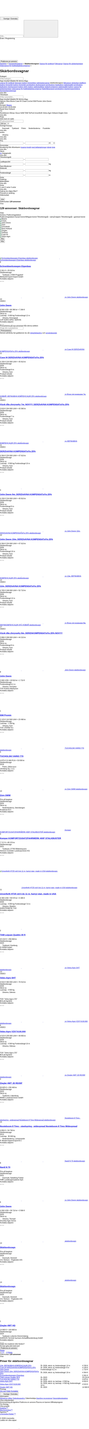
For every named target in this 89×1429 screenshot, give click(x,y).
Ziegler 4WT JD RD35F (11, 1083)
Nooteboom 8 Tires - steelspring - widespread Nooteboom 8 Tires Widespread (38, 1126)
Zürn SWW (5, 795)
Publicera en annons (9, 1348)
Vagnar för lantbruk (46, 64)
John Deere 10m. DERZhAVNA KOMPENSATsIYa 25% (26, 539)
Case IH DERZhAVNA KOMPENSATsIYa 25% (22, 357)
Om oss (3, 1391)
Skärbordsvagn (7, 1247)
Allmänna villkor (6, 1398)
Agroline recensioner (44, 1398)
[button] (44, 49)
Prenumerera (6, 331)
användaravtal (51, 333)
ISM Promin (5, 715)
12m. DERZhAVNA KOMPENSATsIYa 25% (20, 586)
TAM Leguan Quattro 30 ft (12, 935)
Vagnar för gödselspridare (73, 64)
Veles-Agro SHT (8, 978)
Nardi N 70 (5, 1167)
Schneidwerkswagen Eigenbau (15, 266)
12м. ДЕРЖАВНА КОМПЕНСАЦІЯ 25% (15, 1366)
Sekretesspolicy (19, 1398)
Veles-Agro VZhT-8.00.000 (13, 1031)
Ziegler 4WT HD (7, 1325)
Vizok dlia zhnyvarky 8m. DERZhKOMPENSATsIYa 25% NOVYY (31, 633)
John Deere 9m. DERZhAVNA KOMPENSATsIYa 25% (26, 494)
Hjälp (8, 1391)
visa (2, 199)
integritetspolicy (36, 333)
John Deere (6, 305)
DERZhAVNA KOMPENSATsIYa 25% (18, 451)
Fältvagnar (58, 64)
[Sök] (41, 28)
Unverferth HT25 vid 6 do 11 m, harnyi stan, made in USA (28, 894)
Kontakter (14, 1391)
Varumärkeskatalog (60, 1398)
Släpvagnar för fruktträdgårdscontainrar (15, 66)
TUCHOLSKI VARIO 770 (11, 756)
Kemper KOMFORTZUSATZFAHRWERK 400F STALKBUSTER (30, 838)
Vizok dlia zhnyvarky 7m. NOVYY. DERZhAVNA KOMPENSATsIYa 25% (34, 404)
